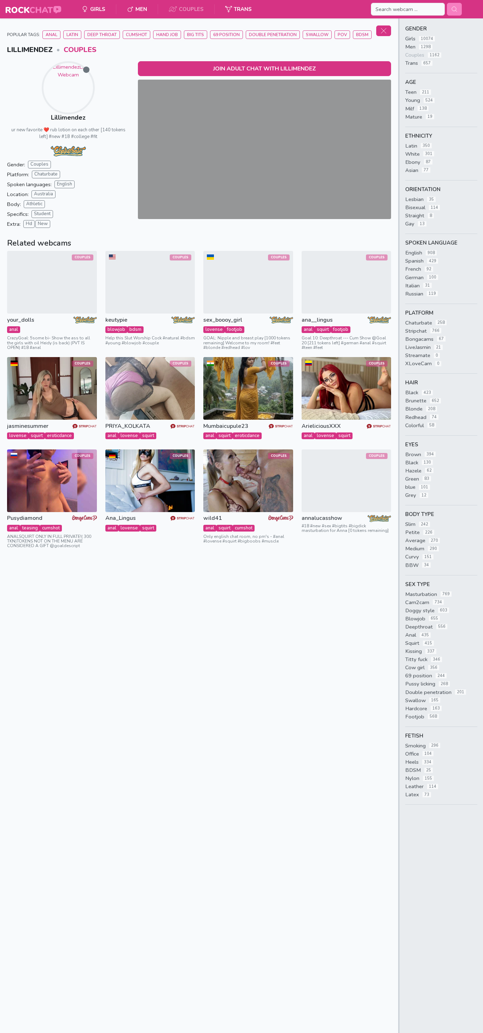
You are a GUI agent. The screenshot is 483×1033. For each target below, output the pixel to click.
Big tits (195, 35)
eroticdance (59, 435)
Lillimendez (68, 117)
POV (342, 35)
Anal (51, 35)
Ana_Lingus (120, 518)
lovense (214, 329)
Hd (29, 223)
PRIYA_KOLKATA (127, 426)
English (64, 184)
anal (13, 329)
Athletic (34, 204)
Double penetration (273, 35)
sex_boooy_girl (222, 320)
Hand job (167, 35)
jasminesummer (27, 426)
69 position (226, 35)
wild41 (212, 518)
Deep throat (102, 35)
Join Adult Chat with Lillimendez (264, 69)
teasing (30, 528)
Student (42, 214)
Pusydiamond (24, 518)
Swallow (317, 35)
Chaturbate (46, 174)
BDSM (362, 35)
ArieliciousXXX (321, 426)
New (43, 223)
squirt (323, 329)
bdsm (135, 329)
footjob (234, 329)
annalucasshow (322, 518)
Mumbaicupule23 (225, 426)
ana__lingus (317, 320)
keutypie (116, 320)
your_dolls (20, 320)
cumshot (51, 528)
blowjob (116, 329)
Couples (80, 49)
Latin (72, 35)
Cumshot (136, 35)
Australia (43, 194)
